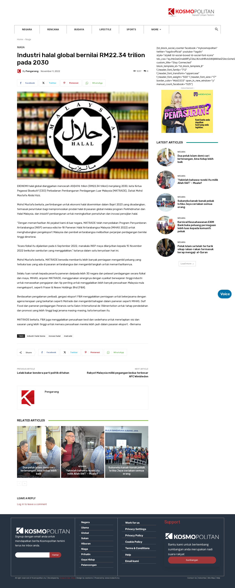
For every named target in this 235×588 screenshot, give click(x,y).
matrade (68, 336)
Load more (186, 263)
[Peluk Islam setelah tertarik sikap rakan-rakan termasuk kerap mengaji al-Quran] (166, 247)
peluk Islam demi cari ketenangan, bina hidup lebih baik (39, 470)
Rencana (53, 29)
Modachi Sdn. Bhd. (67, 578)
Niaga (28, 39)
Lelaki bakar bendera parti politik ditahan (43, 372)
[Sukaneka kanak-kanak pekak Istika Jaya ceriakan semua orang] (126, 452)
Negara (27, 29)
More (154, 29)
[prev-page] (19, 483)
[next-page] (25, 483)
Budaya (79, 29)
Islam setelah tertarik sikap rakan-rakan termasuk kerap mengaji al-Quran (195, 249)
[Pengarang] (20, 71)
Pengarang (32, 71)
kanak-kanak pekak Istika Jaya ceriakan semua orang (126, 470)
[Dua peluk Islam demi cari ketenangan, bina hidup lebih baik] (38, 452)
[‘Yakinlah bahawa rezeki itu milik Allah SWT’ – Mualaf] (82, 452)
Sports (131, 29)
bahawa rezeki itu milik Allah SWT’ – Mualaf (83, 472)
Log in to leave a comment (32, 504)
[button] (216, 29)
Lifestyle (105, 29)
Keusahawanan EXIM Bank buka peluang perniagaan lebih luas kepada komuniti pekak (197, 226)
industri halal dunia (36, 336)
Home (20, 39)
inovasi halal (55, 336)
